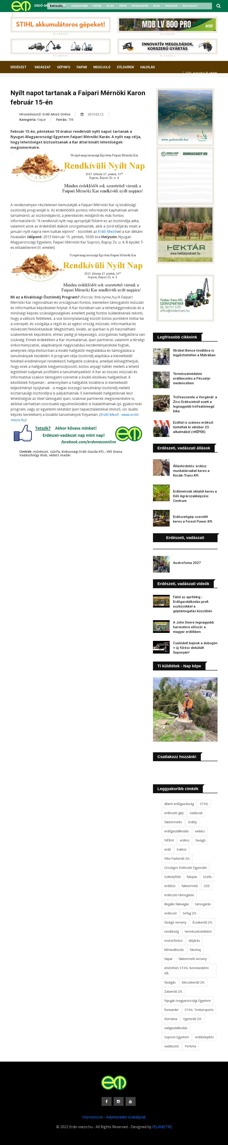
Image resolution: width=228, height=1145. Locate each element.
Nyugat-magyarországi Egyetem (187, 1000)
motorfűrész (173, 940)
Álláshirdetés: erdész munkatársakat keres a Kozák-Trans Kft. (191, 470)
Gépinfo (63, 67)
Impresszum (92, 1117)
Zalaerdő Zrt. (173, 991)
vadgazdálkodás (175, 1028)
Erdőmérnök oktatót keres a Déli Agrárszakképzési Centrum (195, 496)
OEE (207, 886)
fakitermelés (173, 822)
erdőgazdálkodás (176, 831)
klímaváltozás (174, 950)
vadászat (196, 813)
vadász (200, 831)
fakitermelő (189, 886)
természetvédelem (198, 931)
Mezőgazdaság (26, 83)
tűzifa (55, 451)
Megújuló (101, 67)
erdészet (170, 913)
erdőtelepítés (204, 1037)
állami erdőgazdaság (179, 804)
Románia (170, 1019)
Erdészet (18, 67)
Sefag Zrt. (190, 913)
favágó (200, 840)
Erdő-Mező (107, 231)
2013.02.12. (95, 114)
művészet (40, 451)
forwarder (171, 1010)
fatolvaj (195, 950)
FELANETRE (162, 1126)
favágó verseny (175, 922)
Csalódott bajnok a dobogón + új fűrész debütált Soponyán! (195, 647)
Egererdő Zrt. (192, 1019)
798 (70, 119)
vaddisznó (171, 1046)
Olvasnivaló (55, 83)
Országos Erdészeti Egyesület (185, 867)
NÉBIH (169, 840)
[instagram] (23, 14)
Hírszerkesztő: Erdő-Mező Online (44, 114)
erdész (184, 840)
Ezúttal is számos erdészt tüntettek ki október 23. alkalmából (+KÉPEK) (193, 427)
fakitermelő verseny (193, 959)
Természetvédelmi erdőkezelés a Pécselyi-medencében (192, 378)
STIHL (204, 804)
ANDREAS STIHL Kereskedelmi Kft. (186, 970)
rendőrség (171, 931)
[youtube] (29, 14)
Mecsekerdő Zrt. (193, 982)
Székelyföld (172, 877)
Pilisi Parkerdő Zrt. (177, 858)
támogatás (203, 904)
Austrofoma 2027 (187, 563)
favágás (170, 982)
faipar (168, 959)
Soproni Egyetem (176, 1037)
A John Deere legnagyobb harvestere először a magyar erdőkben (193, 627)
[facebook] (17, 14)
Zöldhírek (125, 67)
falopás (192, 877)
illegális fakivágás (176, 904)
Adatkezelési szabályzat (126, 1117)
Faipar (82, 67)
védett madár (60, 455)
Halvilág (147, 67)
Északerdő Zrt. (202, 922)
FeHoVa (190, 1046)
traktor (182, 849)
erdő (167, 849)
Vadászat (43, 67)
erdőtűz (169, 886)
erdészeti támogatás (179, 895)
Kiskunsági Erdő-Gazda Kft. (83, 451)
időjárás (194, 940)
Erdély (192, 822)
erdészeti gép (174, 813)
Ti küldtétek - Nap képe (179, 666)
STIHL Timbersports (199, 1010)
